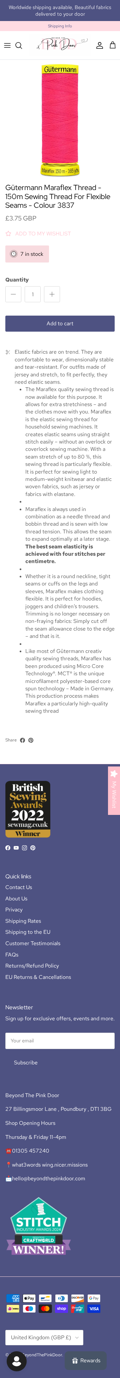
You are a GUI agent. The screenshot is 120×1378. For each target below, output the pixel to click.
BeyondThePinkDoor (42, 1355)
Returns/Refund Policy (32, 965)
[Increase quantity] (52, 294)
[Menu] (7, 45)
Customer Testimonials (32, 943)
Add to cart (60, 323)
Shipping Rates (23, 920)
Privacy (14, 909)
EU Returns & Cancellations (38, 977)
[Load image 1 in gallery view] (60, 120)
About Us (16, 898)
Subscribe (26, 1062)
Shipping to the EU (27, 931)
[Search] (22, 45)
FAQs (11, 954)
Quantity (17, 279)
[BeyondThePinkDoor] (60, 45)
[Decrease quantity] (13, 294)
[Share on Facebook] (22, 740)
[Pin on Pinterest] (30, 740)
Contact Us (18, 887)
